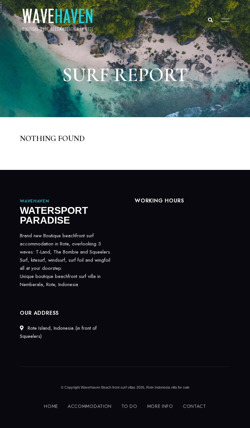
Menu (223, 20)
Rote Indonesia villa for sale (167, 387)
